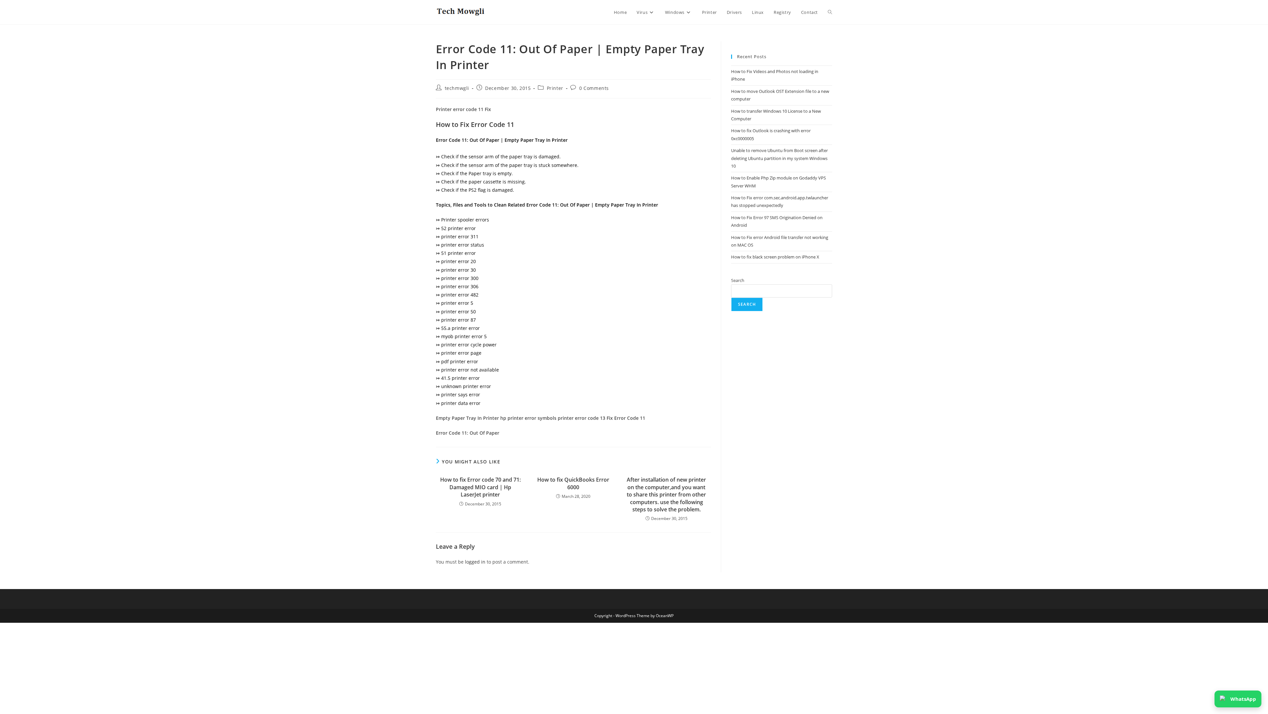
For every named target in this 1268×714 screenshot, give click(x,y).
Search (737, 280)
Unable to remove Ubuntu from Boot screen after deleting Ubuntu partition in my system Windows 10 (779, 158)
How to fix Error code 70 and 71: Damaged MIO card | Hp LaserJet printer (480, 487)
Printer (555, 88)
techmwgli (457, 88)
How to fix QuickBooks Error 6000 (573, 483)
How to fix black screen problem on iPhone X (775, 257)
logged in (475, 562)
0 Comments (594, 88)
